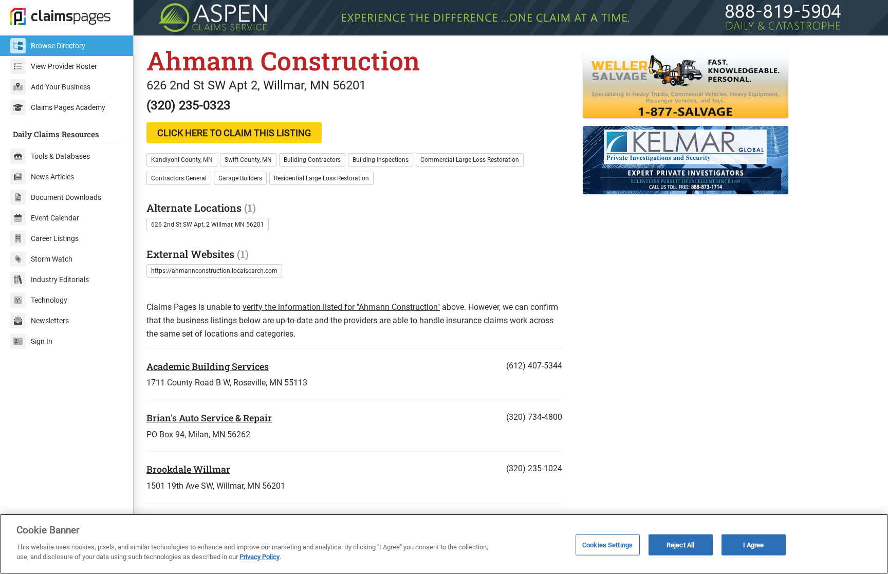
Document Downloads (66, 197)
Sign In (41, 341)
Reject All (680, 544)
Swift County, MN (248, 159)
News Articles (52, 177)
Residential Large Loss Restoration (321, 178)
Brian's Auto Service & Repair (209, 418)
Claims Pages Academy (68, 107)
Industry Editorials (60, 279)
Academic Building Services (207, 366)
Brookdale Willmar (188, 469)
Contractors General (179, 178)
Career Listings (55, 238)
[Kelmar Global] (729, 160)
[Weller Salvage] (729, 84)
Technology (49, 300)
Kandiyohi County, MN (182, 159)
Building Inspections (381, 159)
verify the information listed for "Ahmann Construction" (341, 307)
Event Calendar (55, 218)
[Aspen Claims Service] (511, 17)
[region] (444, 544)
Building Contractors (312, 159)
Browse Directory (58, 46)
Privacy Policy (259, 557)
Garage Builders (240, 178)
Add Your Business (60, 87)
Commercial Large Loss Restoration (469, 159)
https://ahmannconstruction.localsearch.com (214, 270)
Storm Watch (51, 259)
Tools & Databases (60, 156)
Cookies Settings (607, 544)
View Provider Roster (64, 66)
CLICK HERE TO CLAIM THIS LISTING (234, 132)
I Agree (753, 544)
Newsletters (50, 321)
